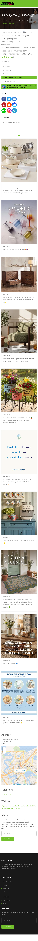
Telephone (8, 70)
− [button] (4, 752)
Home (3, 21)
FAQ (4, 892)
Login (4, 903)
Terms (5, 885)
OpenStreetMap (26, 784)
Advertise (6, 897)
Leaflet (13, 784)
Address (7, 67)
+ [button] (4, 749)
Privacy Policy (7, 888)
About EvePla (7, 882)
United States (12, 21)
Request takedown (10, 81)
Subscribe (7, 838)
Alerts (6, 74)
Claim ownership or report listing (14, 77)
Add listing (6, 900)
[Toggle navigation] (34, 4)
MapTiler (19, 784)
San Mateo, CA (24, 21)
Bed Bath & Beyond (20, 770)
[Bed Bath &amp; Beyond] (19, 766)
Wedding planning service (12, 122)
